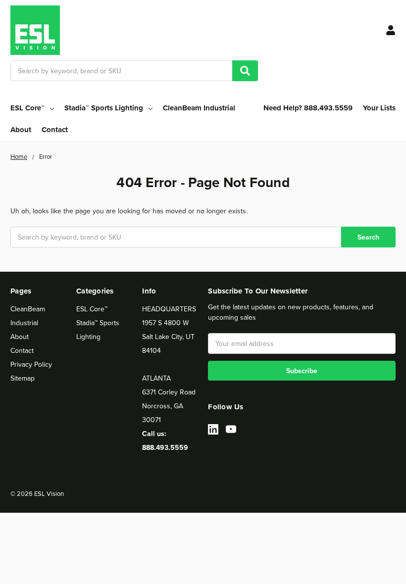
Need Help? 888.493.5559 (308, 107)
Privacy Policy (31, 364)
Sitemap (22, 378)
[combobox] (134, 70)
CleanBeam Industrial (199, 107)
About (20, 129)
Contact (55, 129)
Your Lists (379, 107)
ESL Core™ (91, 309)
